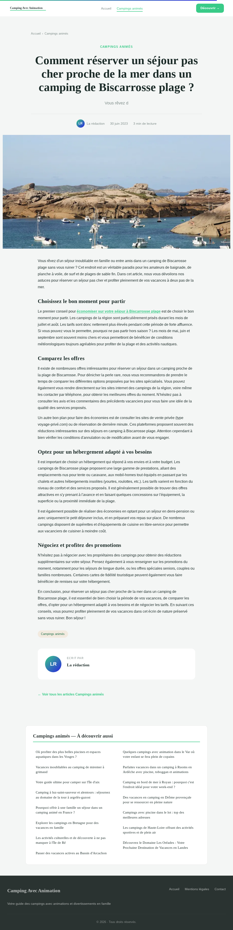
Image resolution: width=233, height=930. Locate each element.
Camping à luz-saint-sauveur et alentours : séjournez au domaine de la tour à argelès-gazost (73, 794)
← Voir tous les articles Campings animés (71, 694)
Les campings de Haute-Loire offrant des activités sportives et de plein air (158, 830)
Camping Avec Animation (33, 890)
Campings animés (130, 8)
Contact (220, 889)
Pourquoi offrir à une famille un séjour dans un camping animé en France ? (69, 810)
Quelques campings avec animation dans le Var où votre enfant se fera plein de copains (159, 754)
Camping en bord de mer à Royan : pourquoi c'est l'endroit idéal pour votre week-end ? (158, 784)
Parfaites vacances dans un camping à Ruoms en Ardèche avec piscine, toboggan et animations (157, 769)
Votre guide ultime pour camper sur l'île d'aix (68, 782)
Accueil (106, 8)
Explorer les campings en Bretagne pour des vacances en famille (67, 825)
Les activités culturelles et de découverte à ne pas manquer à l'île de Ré (71, 840)
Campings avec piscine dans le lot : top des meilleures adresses (153, 814)
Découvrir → (210, 8)
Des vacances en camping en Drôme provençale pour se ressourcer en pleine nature (157, 799)
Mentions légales (197, 889)
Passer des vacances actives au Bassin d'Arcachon (71, 853)
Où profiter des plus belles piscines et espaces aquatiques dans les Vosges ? (68, 754)
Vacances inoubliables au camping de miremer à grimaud (70, 769)
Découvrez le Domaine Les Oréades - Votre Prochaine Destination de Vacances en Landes (155, 845)
